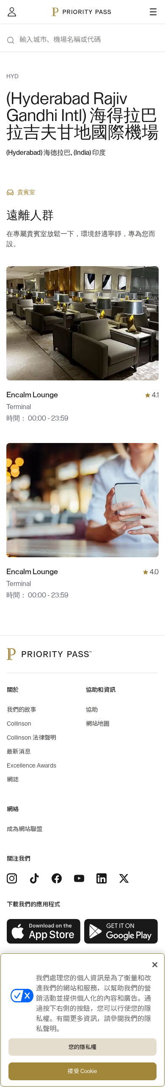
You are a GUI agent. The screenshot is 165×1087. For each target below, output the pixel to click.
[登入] (12, 12)
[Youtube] (79, 878)
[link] (44, 931)
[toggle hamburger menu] (153, 12)
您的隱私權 (82, 1047)
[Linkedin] (101, 878)
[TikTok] (34, 878)
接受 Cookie (82, 1071)
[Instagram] (12, 878)
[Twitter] (124, 878)
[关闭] (155, 964)
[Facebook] (57, 878)
